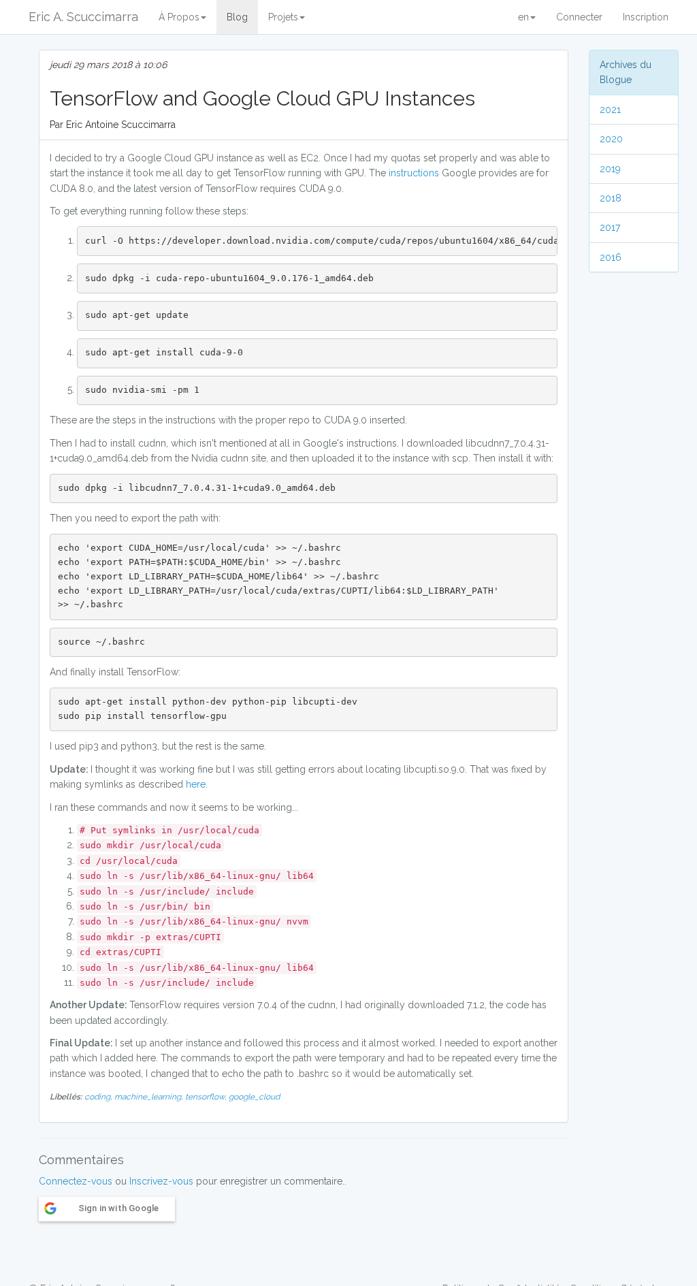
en (523, 17)
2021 (610, 109)
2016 (610, 257)
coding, (99, 1097)
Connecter (579, 17)
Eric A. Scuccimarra (83, 17)
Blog (237, 17)
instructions (415, 172)
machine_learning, (149, 1097)
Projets (283, 17)
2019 (610, 168)
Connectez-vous (75, 1181)
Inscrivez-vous (161, 1181)
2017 (610, 227)
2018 (610, 198)
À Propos (179, 17)
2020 (611, 138)
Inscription (645, 17)
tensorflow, (207, 1097)
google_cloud (254, 1097)
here (196, 784)
